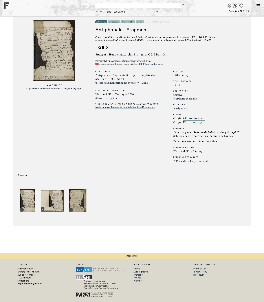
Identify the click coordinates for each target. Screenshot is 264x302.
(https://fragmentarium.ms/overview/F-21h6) (121, 83)
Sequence (23, 175)
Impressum (198, 275)
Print (141, 22)
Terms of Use (200, 268)
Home (137, 268)
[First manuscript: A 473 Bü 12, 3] (97, 12)
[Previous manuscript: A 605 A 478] (101, 12)
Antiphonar (180, 109)
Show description (106, 98)
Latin (176, 85)
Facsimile (115, 22)
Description (129, 22)
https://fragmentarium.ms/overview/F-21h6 (128, 61)
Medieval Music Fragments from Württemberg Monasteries (125, 107)
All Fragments (141, 272)
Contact (138, 281)
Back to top (132, 256)
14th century (181, 75)
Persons (138, 275)
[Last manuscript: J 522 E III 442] (161, 12)
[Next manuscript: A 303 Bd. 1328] (157, 12)
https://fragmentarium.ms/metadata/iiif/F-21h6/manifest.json (130, 64)
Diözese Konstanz (194, 118)
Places (137, 277)
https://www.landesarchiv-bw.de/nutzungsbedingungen (54, 88)
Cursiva (178, 95)
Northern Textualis (185, 99)
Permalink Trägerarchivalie (193, 161)
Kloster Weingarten (195, 122)
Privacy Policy (200, 272)
